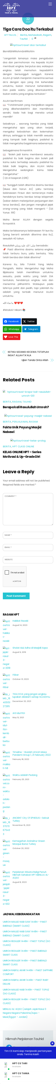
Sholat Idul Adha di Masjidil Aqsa (30, 647)
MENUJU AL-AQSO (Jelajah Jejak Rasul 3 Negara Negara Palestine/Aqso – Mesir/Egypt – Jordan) (24, 1013)
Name (8, 535)
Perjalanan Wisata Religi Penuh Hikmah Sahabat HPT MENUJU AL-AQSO (31, 875)
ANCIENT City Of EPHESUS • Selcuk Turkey (31, 819)
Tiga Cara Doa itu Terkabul (28, 29)
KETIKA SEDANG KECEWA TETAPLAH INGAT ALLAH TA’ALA (28, 353)
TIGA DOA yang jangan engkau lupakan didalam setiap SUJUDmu (31, 696)
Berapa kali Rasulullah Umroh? (26, 407)
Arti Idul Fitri (19, 713)
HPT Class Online (23, 446)
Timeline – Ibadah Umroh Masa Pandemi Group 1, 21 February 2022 (32, 754)
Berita (23, 35)
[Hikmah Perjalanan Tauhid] (11, 12)
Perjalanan (20, 421)
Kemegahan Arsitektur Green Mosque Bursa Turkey (29, 843)
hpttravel (10, 35)
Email (8, 547)
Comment (10, 496)
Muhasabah (35, 35)
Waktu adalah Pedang (25, 775)
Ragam (47, 35)
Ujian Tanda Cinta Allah (35, 360)
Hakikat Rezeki (20, 620)
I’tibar (16, 674)
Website (9, 559)
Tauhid (23, 39)
